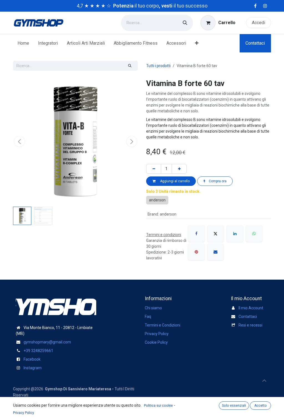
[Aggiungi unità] (179, 168)
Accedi (258, 22)
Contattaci (255, 43)
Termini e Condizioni (162, 325)
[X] (215, 233)
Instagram (33, 368)
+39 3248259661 (38, 350)
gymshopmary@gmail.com (47, 342)
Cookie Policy (156, 342)
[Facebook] (196, 233)
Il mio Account (251, 308)
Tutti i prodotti (158, 66)
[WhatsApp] (254, 233)
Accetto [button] (260, 406)
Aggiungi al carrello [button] (174, 181)
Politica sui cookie (158, 406)
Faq (148, 316)
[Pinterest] (196, 252)
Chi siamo (153, 308)
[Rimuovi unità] (153, 168)
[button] (19, 141)
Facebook (32, 359)
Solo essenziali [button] (234, 406)
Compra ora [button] (217, 181)
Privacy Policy (157, 334)
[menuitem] (23, 43)
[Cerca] (185, 23)
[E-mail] (215, 252)
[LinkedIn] (235, 233)
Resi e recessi (250, 325)
